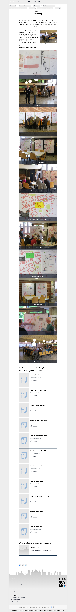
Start (11, 2)
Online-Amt (35, 2)
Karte (13, 2)
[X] (26, 565)
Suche (61, 2)
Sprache (23, 2)
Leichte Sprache (29, 2)
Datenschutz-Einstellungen (16, 591)
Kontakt (12, 589)
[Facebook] (20, 565)
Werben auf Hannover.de (16, 587)
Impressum (13, 578)
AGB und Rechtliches (15, 580)
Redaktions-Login (14, 601)
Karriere (39, 2)
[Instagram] (23, 565)
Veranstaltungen (18, 2)
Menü (65, 2)
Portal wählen (51, 2)
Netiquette (13, 585)
